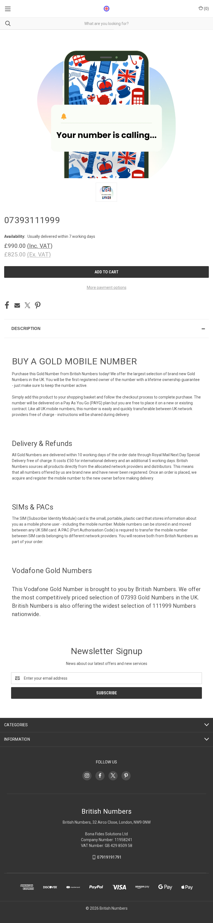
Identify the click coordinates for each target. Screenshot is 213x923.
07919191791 (109, 857)
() (206, 8)
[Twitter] (27, 305)
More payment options (106, 287)
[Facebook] (7, 305)
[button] (106, 328)
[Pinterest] (37, 305)
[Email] (17, 305)
